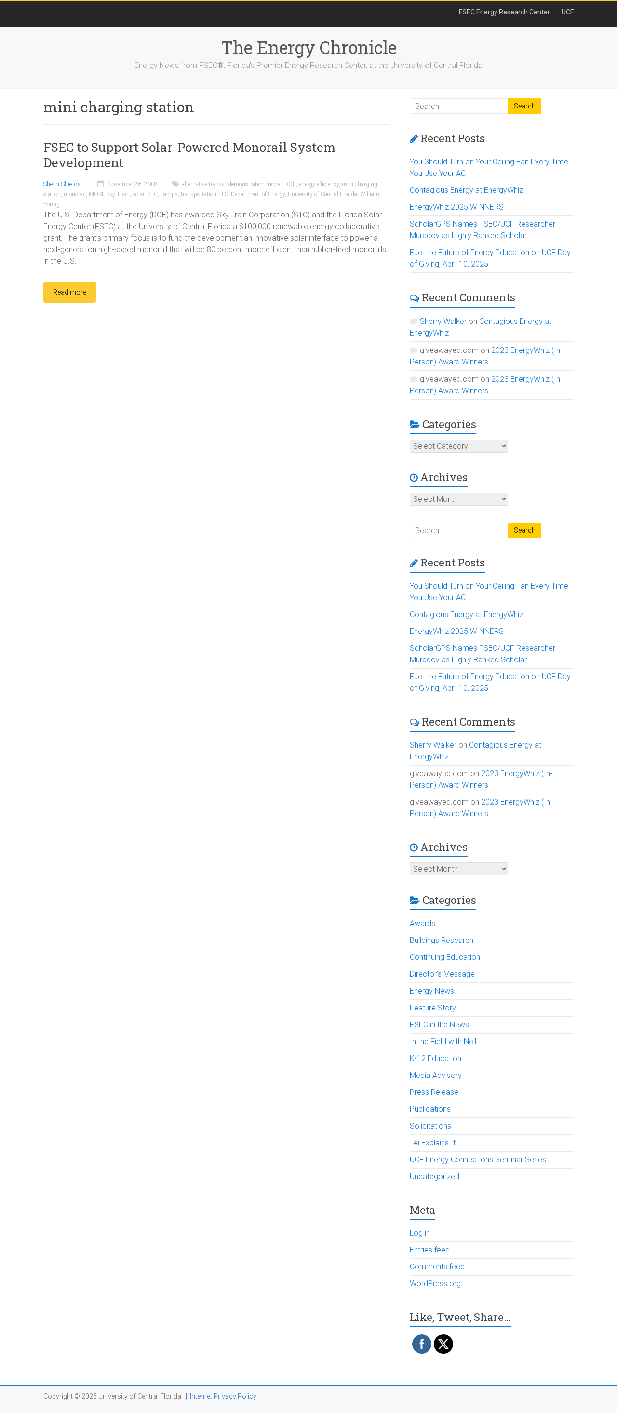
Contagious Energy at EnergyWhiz (466, 190)
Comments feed (437, 1266)
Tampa (169, 194)
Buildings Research (441, 940)
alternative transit (203, 184)
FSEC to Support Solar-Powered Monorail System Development (189, 155)
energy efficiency (319, 184)
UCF (568, 12)
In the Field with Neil (443, 1041)
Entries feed (430, 1249)
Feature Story (433, 1007)
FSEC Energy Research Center (504, 12)
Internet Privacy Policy (223, 1396)
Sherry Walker (443, 321)
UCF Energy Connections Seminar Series (478, 1159)
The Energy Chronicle (309, 47)
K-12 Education (435, 1058)
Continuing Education (445, 957)
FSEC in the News (439, 1024)
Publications (430, 1109)
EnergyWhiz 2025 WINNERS (457, 207)
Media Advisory (436, 1075)
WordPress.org (435, 1283)
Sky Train (118, 194)
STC (152, 194)
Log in (420, 1233)
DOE (290, 184)
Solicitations (430, 1125)
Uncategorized (434, 1176)
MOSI (96, 194)
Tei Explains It (433, 1142)
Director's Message (442, 974)
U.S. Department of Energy (252, 194)
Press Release (434, 1092)
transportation (198, 194)
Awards (422, 923)
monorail (75, 194)
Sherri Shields (62, 184)
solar (138, 194)
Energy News (432, 991)
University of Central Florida (322, 194)
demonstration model (255, 184)
